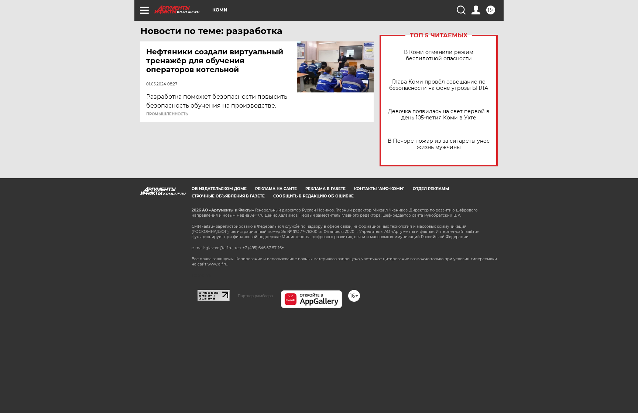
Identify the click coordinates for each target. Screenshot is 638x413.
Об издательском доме (219, 188)
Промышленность (167, 114)
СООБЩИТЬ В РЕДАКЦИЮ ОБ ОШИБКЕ (313, 196)
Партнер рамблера (255, 296)
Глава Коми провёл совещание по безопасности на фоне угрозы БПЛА (438, 85)
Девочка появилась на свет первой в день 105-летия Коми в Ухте (439, 114)
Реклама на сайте (276, 188)
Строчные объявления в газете (228, 196)
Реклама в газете (325, 188)
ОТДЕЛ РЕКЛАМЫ (431, 188)
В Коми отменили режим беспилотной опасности (438, 55)
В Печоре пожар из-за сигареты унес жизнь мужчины (439, 144)
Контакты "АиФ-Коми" (379, 188)
